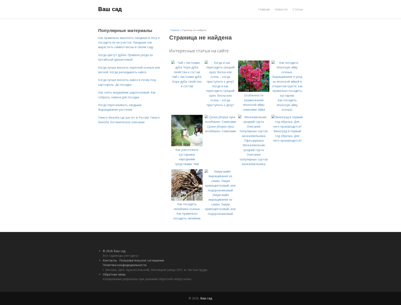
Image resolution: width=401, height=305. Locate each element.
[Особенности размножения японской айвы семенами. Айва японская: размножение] (253, 91)
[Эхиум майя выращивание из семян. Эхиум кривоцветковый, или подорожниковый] (220, 190)
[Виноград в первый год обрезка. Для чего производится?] (287, 126)
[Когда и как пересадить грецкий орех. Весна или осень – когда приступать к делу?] (220, 81)
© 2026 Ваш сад (114, 251)
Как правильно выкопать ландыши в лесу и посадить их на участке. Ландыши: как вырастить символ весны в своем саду (129, 42)
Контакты (110, 260)
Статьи (298, 9)
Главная (264, 9)
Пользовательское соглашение (141, 260)
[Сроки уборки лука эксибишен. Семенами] (220, 122)
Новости (281, 9)
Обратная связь (114, 274)
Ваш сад (110, 9)
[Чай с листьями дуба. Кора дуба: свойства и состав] (187, 72)
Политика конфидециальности (124, 265)
